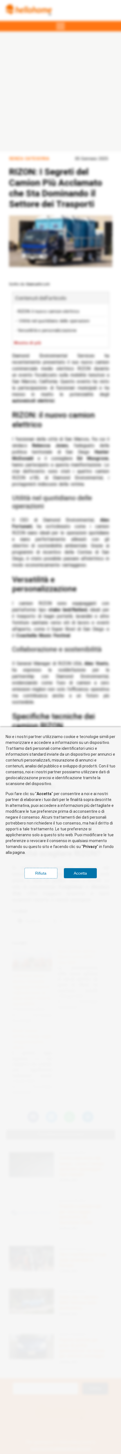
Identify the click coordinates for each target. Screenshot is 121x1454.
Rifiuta (40, 873)
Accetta (80, 873)
